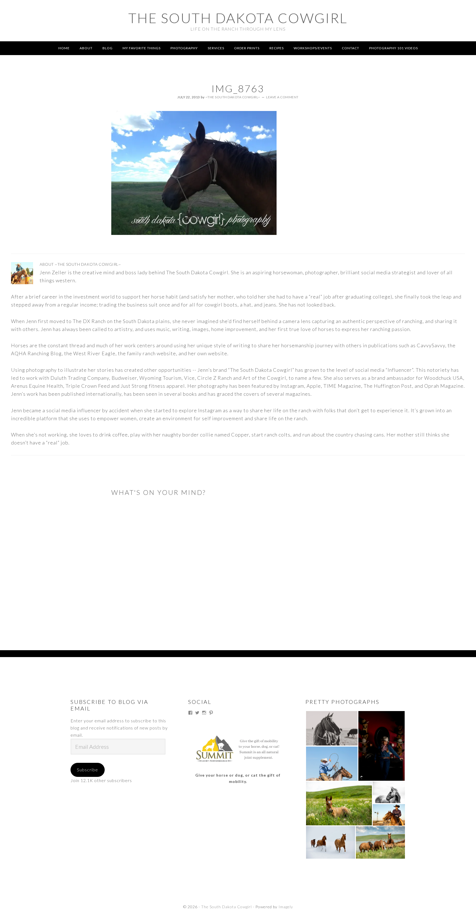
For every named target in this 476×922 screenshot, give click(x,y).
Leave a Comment (282, 97)
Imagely (285, 906)
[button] (331, 728)
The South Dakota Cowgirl (238, 18)
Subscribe (87, 769)
